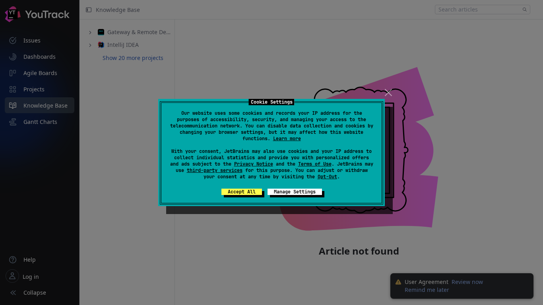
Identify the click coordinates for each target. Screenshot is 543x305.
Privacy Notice (253, 164)
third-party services (214, 170)
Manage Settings (295, 192)
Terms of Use (315, 164)
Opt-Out (327, 177)
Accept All (242, 192)
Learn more (287, 138)
